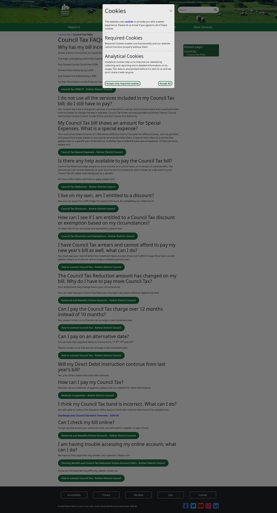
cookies (129, 21)
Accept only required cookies (122, 83)
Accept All (165, 83)
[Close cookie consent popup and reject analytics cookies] (171, 11)
